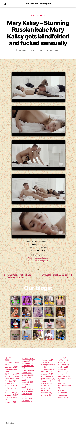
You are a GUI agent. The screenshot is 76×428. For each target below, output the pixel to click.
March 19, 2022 (36, 50)
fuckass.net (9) (46, 383)
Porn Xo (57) (45, 362)
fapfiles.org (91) (27, 398)
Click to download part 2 (38, 261)
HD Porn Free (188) (12, 376)
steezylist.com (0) (64, 369)
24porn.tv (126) (27, 389)
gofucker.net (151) (28, 359)
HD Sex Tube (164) (12, 393)
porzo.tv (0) (62, 383)
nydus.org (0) (46, 395)
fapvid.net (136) (27, 382)
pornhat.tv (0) (63, 374)
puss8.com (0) (63, 367)
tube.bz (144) (27, 373)
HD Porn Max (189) (12, 374)
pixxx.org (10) (46, 381)
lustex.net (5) (46, 388)
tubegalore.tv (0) (64, 376)
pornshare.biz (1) (47, 393)
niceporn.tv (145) (28, 370)
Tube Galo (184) (11, 381)
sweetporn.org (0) (64, 395)
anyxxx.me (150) (28, 363)
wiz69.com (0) (63, 360)
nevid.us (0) (62, 362)
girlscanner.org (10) (48, 379)
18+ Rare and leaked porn (38, 4)
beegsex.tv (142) (28, 375)
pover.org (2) (45, 390)
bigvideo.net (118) (28, 391)
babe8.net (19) (46, 372)
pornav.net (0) (63, 372)
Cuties (33, 16)
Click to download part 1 (38, 258)
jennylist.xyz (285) (11, 367)
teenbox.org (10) (47, 376)
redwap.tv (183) (10, 383)
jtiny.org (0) (62, 358)
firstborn (23, 50)
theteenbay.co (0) (64, 397)
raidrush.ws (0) (63, 365)
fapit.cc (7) (45, 386)
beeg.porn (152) (10, 402)
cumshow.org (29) (47, 369)
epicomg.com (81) (47, 360)
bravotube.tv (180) (12, 386)
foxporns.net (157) (11, 395)
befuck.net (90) (27, 401)
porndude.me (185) (12, 379)
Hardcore (41, 16)
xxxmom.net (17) (47, 374)
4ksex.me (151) (27, 361)
